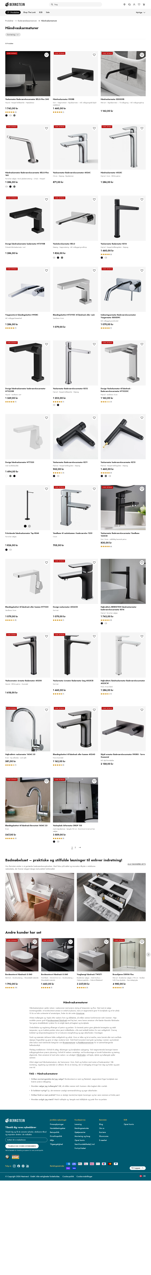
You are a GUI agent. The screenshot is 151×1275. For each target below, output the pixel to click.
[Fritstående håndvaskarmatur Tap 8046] (27, 507)
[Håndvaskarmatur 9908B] (75, 73)
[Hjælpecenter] (129, 4)
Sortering (11, 34)
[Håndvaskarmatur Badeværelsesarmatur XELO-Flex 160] (27, 147)
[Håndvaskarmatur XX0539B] (123, 73)
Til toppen (135, 1168)
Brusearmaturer (69, 1042)
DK (144, 1176)
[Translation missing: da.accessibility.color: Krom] (10, 115)
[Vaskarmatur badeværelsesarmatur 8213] (123, 436)
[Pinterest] (23, 1166)
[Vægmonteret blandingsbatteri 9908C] (27, 289)
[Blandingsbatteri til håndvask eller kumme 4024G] (75, 728)
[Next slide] (148, 954)
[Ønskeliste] (139, 4)
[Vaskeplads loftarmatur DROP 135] (75, 800)
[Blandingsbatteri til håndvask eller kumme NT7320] (27, 581)
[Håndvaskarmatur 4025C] (123, 147)
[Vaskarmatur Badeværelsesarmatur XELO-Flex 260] (27, 73)
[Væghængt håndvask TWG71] (93, 954)
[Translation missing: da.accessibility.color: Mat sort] (6, 115)
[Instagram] (14, 1166)
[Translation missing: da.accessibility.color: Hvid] (6, 476)
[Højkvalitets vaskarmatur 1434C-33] (27, 728)
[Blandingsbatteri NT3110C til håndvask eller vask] (75, 289)
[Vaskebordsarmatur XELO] (75, 218)
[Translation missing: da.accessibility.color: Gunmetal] (14, 115)
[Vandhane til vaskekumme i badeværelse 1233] (75, 507)
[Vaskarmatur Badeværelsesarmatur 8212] (75, 363)
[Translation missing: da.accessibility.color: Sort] (14, 476)
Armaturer (80, 1013)
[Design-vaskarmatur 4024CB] (75, 581)
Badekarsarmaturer (86, 1042)
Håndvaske (81, 1055)
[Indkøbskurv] (144, 4)
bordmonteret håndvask (57, 1020)
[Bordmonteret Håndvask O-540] (21, 954)
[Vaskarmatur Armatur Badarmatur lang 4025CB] (75, 655)
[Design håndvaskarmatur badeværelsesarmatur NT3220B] (27, 363)
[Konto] (134, 4)
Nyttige (139, 12)
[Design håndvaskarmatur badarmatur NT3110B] (27, 218)
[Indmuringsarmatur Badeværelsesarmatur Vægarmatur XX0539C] (123, 289)
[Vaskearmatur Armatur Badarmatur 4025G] (27, 655)
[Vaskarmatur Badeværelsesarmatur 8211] (75, 436)
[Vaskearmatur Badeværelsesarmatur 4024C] (75, 147)
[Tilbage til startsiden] (15, 4)
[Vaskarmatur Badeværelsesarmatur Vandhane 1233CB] (123, 507)
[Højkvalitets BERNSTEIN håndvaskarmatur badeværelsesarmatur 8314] (123, 581)
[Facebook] (18, 1166)
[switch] (7, 1270)
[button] (9, 112)
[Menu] (11, 1264)
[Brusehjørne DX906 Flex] (129, 954)
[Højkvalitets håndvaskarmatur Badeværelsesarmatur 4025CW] (123, 655)
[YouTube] (27, 1166)
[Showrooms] (124, 4)
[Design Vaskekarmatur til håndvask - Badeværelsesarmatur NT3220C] (123, 363)
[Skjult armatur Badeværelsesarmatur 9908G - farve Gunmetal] (123, 728)
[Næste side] (80, 847)
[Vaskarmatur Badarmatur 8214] (123, 218)
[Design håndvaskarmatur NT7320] (27, 436)
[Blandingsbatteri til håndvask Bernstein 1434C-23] (27, 800)
